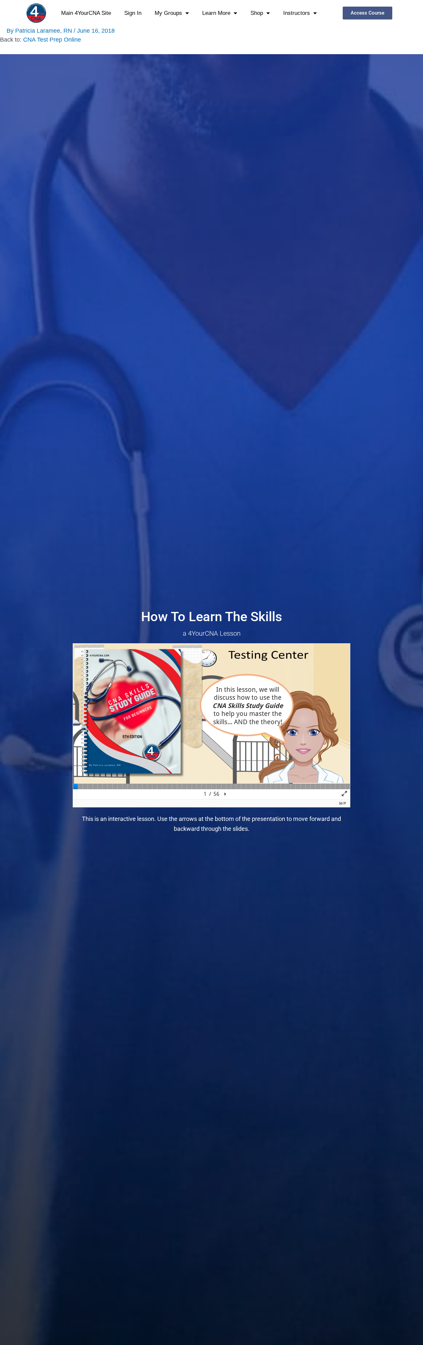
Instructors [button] (296, 13)
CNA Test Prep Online (52, 39)
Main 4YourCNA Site (86, 13)
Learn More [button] (216, 13)
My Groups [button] (168, 13)
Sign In (132, 13)
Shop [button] (256, 13)
